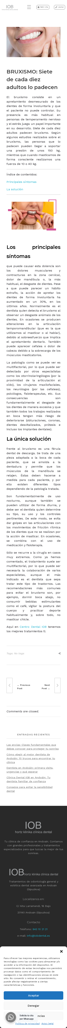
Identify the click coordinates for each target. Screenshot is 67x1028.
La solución (15, 189)
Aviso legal (48, 1023)
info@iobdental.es (38, 935)
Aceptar (33, 995)
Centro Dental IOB (33, 627)
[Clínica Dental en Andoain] (10, 7)
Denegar (33, 1005)
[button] (61, 951)
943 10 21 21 (40, 929)
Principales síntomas (21, 182)
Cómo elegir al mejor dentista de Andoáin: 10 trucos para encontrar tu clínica (31, 758)
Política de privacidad (27, 1023)
